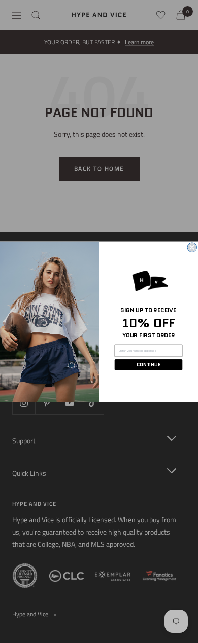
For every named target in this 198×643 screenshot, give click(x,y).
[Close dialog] (192, 247)
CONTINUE (148, 364)
